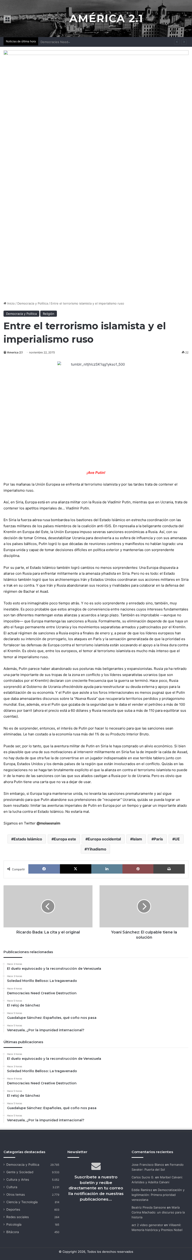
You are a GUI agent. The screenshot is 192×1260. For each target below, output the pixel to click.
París (158, 839)
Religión (48, 314)
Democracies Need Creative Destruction (70, 42)
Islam (137, 839)
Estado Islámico (28, 839)
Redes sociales (17, 1217)
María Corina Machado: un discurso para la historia (158, 1212)
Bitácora (12, 1232)
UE (177, 839)
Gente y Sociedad (19, 1172)
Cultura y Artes (17, 1179)
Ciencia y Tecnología (22, 1202)
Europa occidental (104, 839)
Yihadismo (96, 849)
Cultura (11, 1187)
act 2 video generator (147, 1225)
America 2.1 (15, 352)
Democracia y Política (32, 303)
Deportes (13, 1209)
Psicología (14, 1224)
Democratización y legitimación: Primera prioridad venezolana (158, 1195)
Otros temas (15, 1194)
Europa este (65, 839)
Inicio (10, 303)
